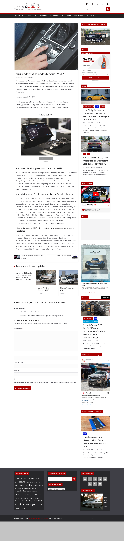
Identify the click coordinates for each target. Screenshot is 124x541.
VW (40, 504)
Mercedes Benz (20, 491)
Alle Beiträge (105, 297)
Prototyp (31, 498)
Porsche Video (25, 498)
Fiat (39, 482)
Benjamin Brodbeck (97, 123)
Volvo (37, 505)
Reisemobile (54, 15)
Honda (19, 485)
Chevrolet (35, 478)
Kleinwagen (27, 488)
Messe (29, 491)
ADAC (16, 479)
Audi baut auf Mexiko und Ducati (32, 257)
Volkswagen (30, 504)
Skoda (24, 501)
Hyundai (41, 485)
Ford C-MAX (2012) (106, 499)
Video (22, 504)
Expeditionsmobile (87, 318)
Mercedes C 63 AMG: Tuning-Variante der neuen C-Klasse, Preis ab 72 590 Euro (24, 276)
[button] (24, 15)
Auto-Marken (78, 15)
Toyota (39, 501)
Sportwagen (30, 501)
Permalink (37, 312)
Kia (22, 488)
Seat (21, 501)
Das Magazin (19, 15)
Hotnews (24, 485)
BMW (31, 478)
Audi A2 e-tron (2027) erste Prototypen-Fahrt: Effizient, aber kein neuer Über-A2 (95, 160)
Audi (84, 154)
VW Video (22, 508)
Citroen (40, 478)
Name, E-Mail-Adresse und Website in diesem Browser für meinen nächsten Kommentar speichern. (45, 382)
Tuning (16, 505)
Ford (42, 482)
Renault (17, 501)
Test (88, 154)
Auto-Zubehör (66, 15)
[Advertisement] (95, 229)
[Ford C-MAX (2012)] (92, 502)
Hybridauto (33, 485)
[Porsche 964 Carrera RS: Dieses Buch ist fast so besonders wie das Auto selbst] (95, 423)
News (29, 15)
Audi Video (25, 479)
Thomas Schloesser (28, 77)
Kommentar (18, 329)
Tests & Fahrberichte (40, 15)
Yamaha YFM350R (64, 256)
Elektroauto (20, 482)
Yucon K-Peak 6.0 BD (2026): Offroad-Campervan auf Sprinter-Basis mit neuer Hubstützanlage (94, 331)
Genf (16, 485)
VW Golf (17, 508)
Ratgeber (37, 498)
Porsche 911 (18, 498)
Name (16, 354)
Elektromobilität (32, 482)
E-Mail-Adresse (18, 362)
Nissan (23, 495)
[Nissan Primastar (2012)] (68, 272)
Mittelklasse (34, 491)
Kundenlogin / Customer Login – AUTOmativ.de (99, 518)
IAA (16, 488)
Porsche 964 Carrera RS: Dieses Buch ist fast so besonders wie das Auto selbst (94, 442)
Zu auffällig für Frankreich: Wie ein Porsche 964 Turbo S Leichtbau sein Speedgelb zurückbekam (96, 115)
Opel (26, 495)
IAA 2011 (19, 488)
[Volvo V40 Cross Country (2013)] (46, 272)
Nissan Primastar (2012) (67, 289)
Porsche (102, 106)
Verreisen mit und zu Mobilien (90, 321)
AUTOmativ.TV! (91, 15)
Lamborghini (33, 488)
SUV (35, 501)
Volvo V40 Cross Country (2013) (44, 289)
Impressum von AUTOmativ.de (79, 518)
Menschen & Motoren (88, 106)
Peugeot (30, 495)
